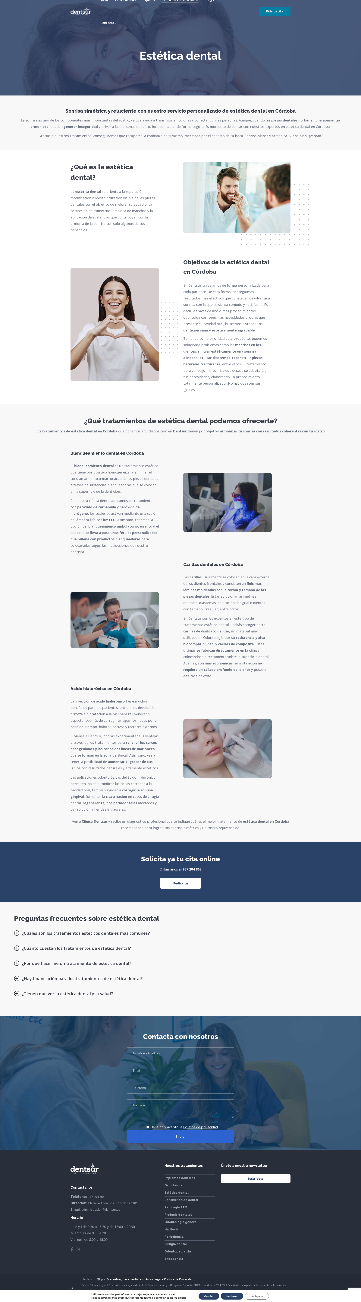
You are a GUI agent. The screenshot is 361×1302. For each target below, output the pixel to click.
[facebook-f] (72, 1249)
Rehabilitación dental (181, 1200)
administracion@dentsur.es (101, 1209)
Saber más (227, 506)
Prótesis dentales (178, 1214)
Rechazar (232, 1296)
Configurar (256, 1296)
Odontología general (181, 1222)
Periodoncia (174, 1237)
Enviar (180, 1136)
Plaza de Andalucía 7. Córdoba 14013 (113, 1203)
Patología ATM (176, 1207)
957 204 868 (192, 869)
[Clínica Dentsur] (81, 11)
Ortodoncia (173, 1185)
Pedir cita (180, 883)
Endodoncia (174, 1259)
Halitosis (171, 1229)
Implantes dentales (180, 1178)
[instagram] (78, 1249)
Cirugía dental (176, 1244)
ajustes (182, 1298)
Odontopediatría (178, 1251)
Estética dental (177, 1192)
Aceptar (209, 1296)
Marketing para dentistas (125, 1279)
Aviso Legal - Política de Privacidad (169, 1279)
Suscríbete (256, 1179)
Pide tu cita (274, 11)
